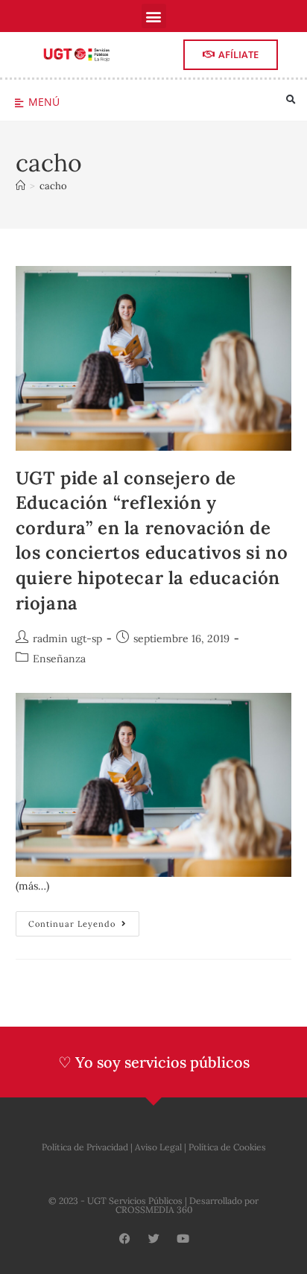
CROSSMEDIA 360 (153, 1209)
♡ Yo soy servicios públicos (154, 1062)
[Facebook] (124, 1238)
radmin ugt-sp (67, 638)
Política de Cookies (227, 1147)
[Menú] (19, 103)
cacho (53, 186)
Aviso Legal (158, 1147)
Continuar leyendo (83, 920)
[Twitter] (153, 1238)
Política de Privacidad (85, 1147)
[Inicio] (20, 186)
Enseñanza (59, 658)
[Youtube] (183, 1238)
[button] (154, 16)
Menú (44, 102)
